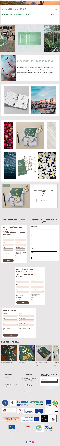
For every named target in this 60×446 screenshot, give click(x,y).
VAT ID (32, 252)
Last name (17, 237)
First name (4, 237)
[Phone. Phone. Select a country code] (4, 249)
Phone (4, 247)
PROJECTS (7, 377)
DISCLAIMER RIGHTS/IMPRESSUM (11, 384)
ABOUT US (7, 382)
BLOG (6, 388)
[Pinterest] (30, 442)
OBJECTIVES (7, 379)
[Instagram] (33, 442)
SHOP (6, 386)
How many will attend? (19, 247)
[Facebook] (27, 442)
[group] (30, 355)
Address (32, 248)
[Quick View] (9, 353)
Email (4, 242)
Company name (18, 242)
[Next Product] (57, 353)
